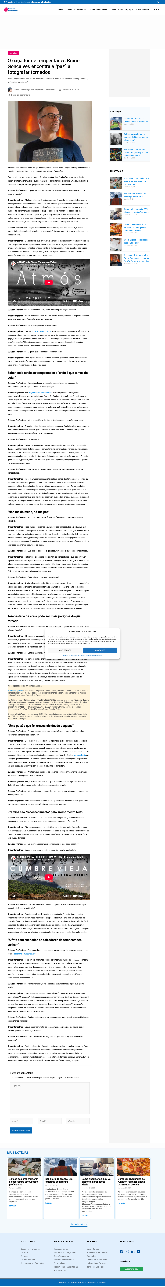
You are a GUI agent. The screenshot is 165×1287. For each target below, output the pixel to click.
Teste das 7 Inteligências (65, 1252)
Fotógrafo (17, 954)
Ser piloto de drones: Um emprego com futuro (58, 1180)
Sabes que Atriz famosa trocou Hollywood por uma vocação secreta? (136, 152)
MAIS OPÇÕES (65, 650)
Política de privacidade (94, 655)
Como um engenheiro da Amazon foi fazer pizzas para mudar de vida (135, 227)
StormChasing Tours (41, 331)
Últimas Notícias (28, 1260)
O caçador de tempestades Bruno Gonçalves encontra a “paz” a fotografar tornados (136, 258)
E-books (24, 1256)
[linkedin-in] (133, 1251)
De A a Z (24, 1252)
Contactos (91, 1256)
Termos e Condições (96, 1267)
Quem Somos (93, 1249)
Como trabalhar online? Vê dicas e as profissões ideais (96, 1181)
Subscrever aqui (131, 1269)
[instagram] (128, 1251)
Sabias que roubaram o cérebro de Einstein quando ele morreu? (136, 137)
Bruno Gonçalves (15, 690)
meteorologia (80, 755)
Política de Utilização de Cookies (74, 655)
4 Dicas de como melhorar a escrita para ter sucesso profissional (136, 181)
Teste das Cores (61, 1249)
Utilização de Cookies (96, 1263)
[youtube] (139, 1251)
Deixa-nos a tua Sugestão (32, 1263)
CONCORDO (100, 650)
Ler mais (12, 1206)
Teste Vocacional (61, 1256)
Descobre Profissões (30, 1249)
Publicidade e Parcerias (97, 1252)
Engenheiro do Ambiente (39, 392)
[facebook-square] (122, 1251)
